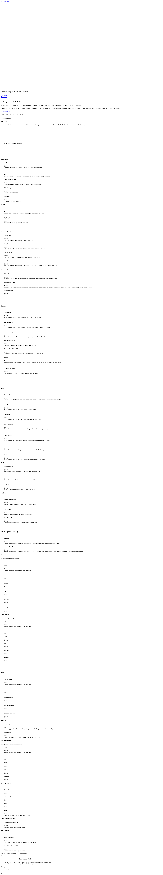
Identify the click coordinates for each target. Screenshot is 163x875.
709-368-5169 (5, 111)
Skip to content (5, 1)
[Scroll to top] (1, 855)
